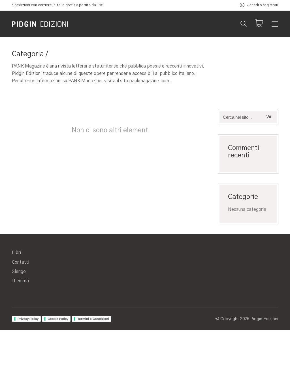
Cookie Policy (58, 319)
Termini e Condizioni (93, 319)
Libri (16, 252)
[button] (275, 24)
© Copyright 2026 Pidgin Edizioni (246, 319)
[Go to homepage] (40, 24)
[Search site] (243, 25)
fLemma (20, 281)
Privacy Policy (28, 319)
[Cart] (259, 24)
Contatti (20, 262)
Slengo (19, 271)
